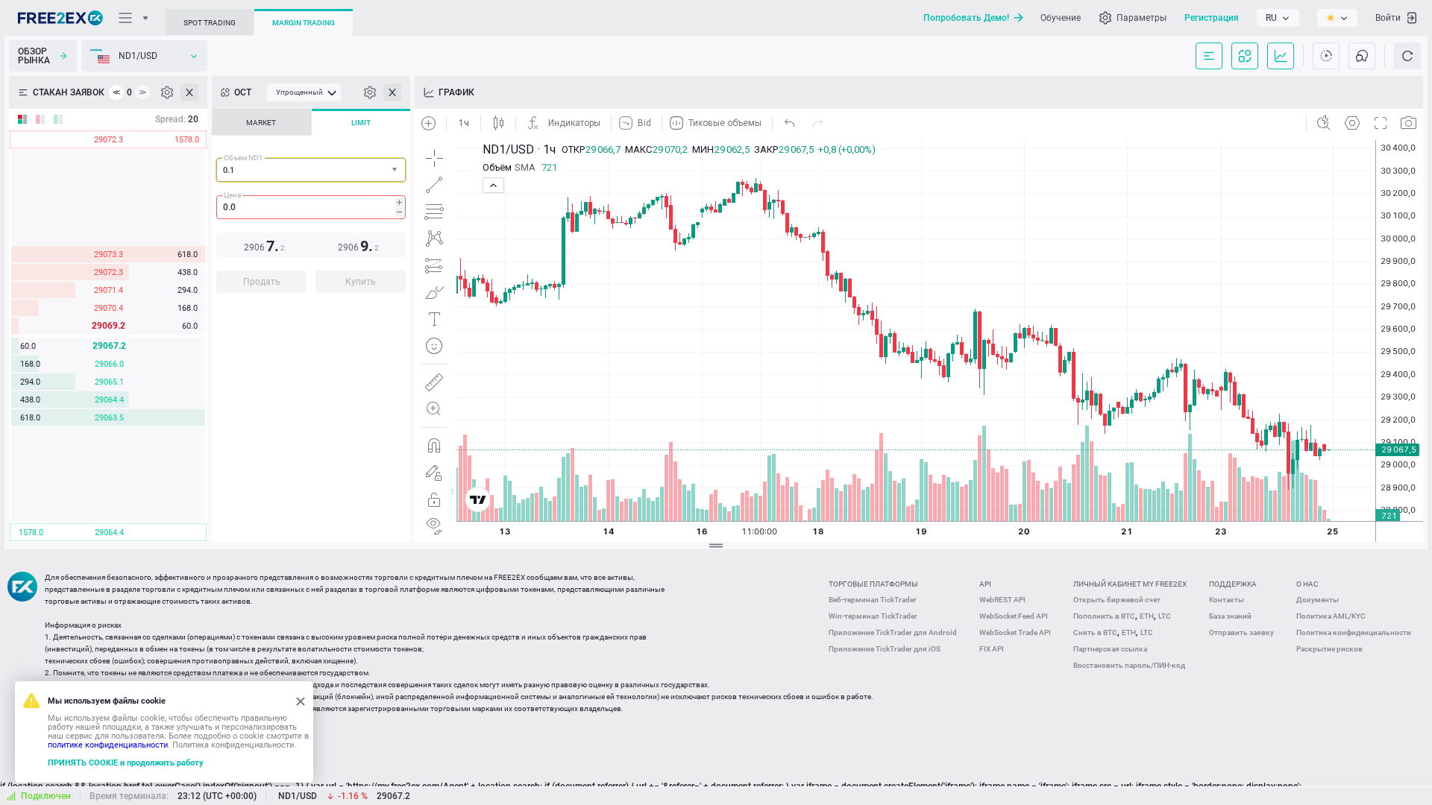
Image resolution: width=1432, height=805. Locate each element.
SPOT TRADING (209, 23)
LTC (1164, 616)
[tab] (261, 122)
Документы (1317, 600)
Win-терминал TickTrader (873, 616)
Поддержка (1233, 584)
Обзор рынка (34, 56)
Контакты (1226, 600)
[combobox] (311, 170)
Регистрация (1211, 18)
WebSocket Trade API (1015, 632)
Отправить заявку (1241, 632)
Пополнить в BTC (1104, 616)
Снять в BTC (1095, 632)
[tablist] (311, 205)
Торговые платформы (873, 584)
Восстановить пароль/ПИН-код (1129, 665)
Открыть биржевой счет (1117, 600)
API (985, 584)
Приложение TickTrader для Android (893, 632)
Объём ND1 (243, 158)
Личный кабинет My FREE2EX (1130, 584)
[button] (396, 170)
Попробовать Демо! (966, 18)
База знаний (1230, 616)
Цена (232, 195)
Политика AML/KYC (1331, 616)
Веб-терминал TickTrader (873, 600)
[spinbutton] (311, 207)
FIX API (991, 649)
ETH (1147, 616)
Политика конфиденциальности (1353, 632)
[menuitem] (304, 92)
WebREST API (1002, 600)
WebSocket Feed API (1013, 616)
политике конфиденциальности (108, 745)
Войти (1388, 18)
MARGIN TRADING (303, 23)
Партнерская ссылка (1110, 649)
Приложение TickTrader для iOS (884, 649)
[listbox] (1278, 18)
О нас (1307, 584)
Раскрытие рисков (1329, 649)
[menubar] (304, 92)
